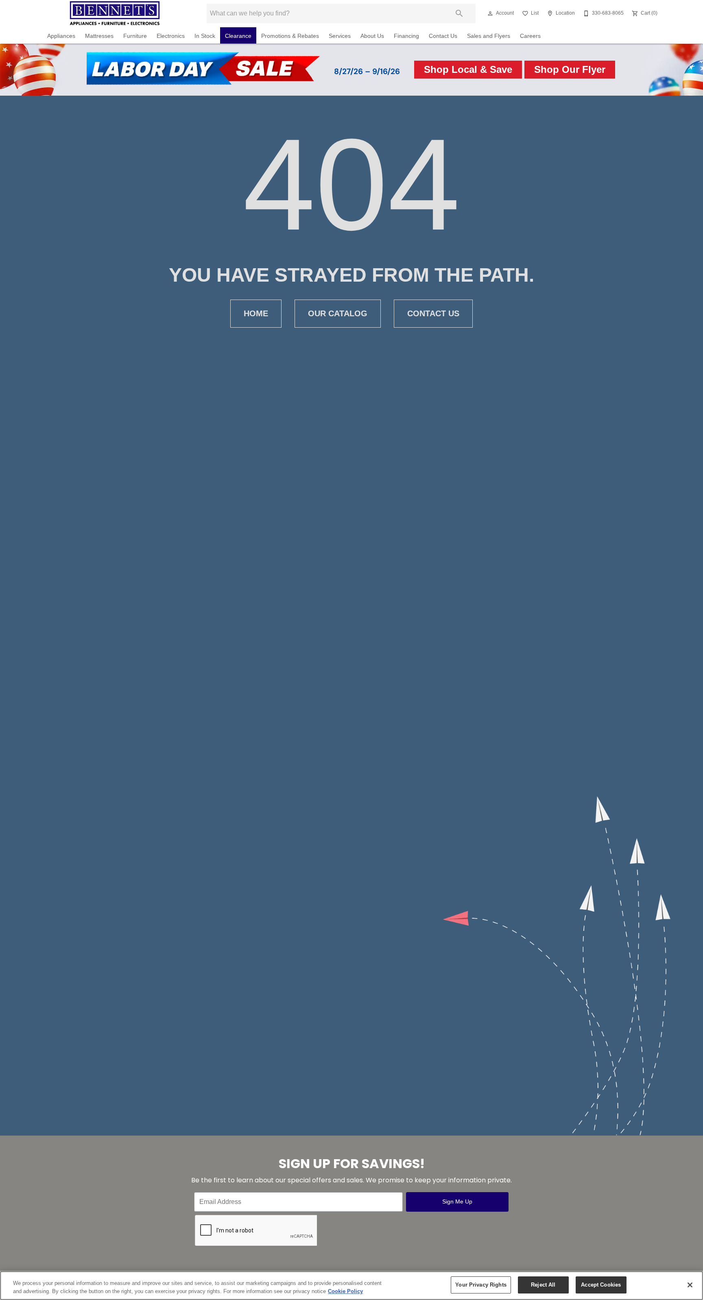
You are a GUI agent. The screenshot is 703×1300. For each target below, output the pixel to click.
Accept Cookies (601, 1285)
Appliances (61, 36)
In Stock (204, 36)
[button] (490, 13)
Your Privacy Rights (480, 1285)
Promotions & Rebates (290, 36)
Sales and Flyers (488, 36)
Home (256, 313)
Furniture (135, 36)
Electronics (171, 36)
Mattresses (99, 36)
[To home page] (114, 13)
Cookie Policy (345, 1291)
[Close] (690, 1285)
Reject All (543, 1285)
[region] (351, 1285)
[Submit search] (459, 13)
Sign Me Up (457, 1201)
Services (340, 36)
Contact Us (443, 36)
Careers (530, 36)
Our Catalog (337, 313)
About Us (372, 36)
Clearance (238, 36)
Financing (406, 36)
